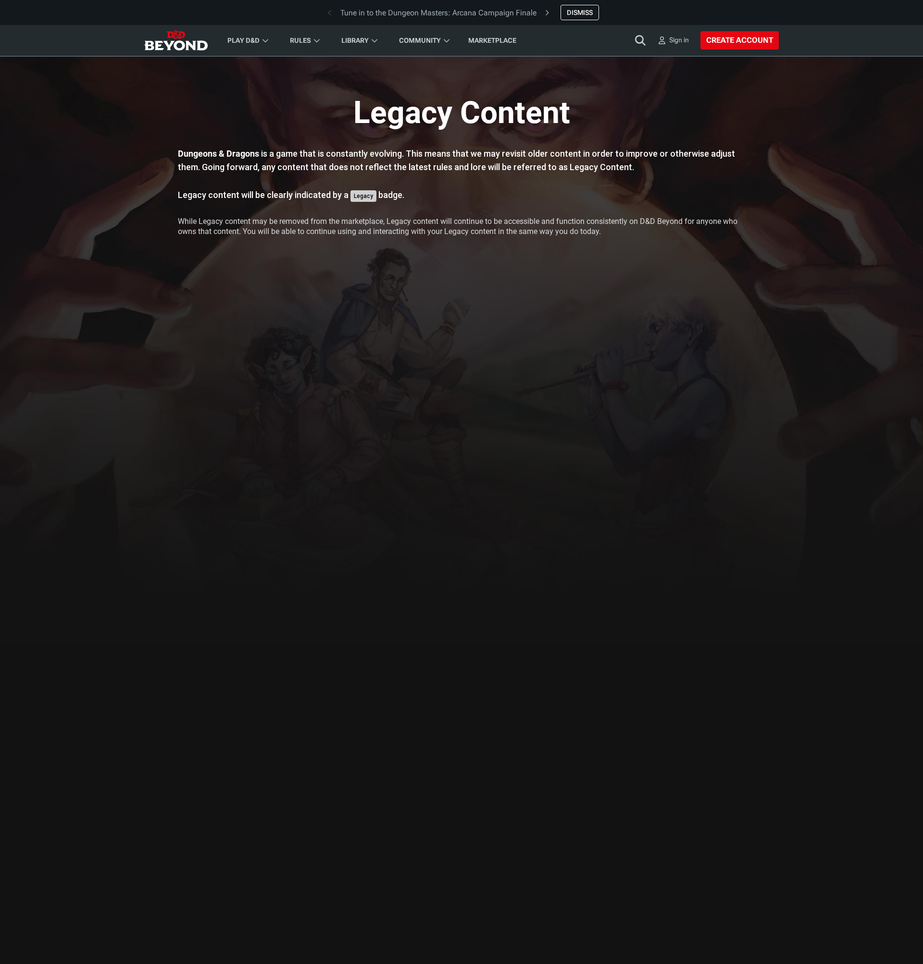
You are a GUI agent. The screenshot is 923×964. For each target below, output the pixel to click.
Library (355, 40)
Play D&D (243, 40)
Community (420, 40)
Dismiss (580, 12)
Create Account (739, 40)
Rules (300, 40)
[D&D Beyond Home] (176, 40)
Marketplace (492, 40)
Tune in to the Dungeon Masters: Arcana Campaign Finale (438, 12)
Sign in (679, 40)
